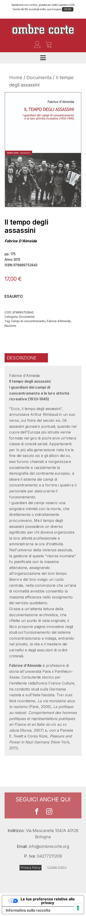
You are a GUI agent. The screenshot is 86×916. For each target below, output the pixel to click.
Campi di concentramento (28, 321)
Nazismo (10, 325)
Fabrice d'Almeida (21, 241)
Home (15, 77)
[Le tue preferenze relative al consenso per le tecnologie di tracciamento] (78, 908)
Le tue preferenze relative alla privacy (48, 901)
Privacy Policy (30, 867)
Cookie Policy (57, 867)
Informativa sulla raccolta (28, 910)
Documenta (38, 77)
